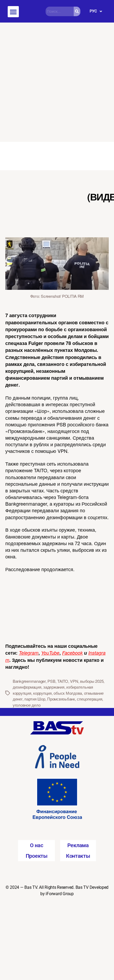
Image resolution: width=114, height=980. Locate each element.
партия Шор (34, 699)
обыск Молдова (68, 693)
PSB (51, 681)
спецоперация (89, 699)
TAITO (62, 681)
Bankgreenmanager (29, 681)
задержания (53, 687)
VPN (74, 681)
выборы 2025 (91, 681)
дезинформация (27, 687)
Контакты (78, 856)
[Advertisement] (57, 82)
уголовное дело (26, 705)
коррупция (42, 693)
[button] (13, 11)
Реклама (78, 845)
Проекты (36, 856)
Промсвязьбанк (61, 699)
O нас (36, 845)
